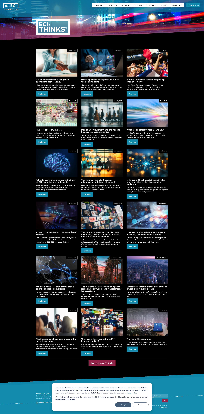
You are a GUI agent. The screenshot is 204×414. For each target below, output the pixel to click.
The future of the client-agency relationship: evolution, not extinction (99, 181)
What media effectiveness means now (145, 130)
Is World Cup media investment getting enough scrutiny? (146, 81)
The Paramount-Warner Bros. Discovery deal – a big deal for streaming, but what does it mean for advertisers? (100, 234)
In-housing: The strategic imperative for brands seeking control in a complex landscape (146, 182)
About (164, 5)
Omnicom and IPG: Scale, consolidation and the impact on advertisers (55, 288)
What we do (100, 5)
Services (113, 5)
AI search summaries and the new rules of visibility (56, 233)
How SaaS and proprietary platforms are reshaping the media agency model (146, 233)
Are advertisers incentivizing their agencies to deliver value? (52, 81)
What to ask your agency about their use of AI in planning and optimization (56, 181)
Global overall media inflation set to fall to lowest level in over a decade (147, 288)
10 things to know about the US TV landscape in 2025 (98, 340)
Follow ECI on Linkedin (45, 402)
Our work (126, 5)
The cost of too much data (49, 130)
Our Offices (177, 5)
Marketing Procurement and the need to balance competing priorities (100, 131)
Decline (140, 405)
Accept (123, 405)
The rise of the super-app (139, 339)
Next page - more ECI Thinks (102, 363)
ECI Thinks (138, 5)
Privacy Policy (131, 393)
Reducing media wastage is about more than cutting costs (100, 81)
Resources (151, 5)
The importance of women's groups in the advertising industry (56, 340)
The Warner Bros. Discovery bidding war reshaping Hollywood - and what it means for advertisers (101, 289)
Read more (42, 94)
